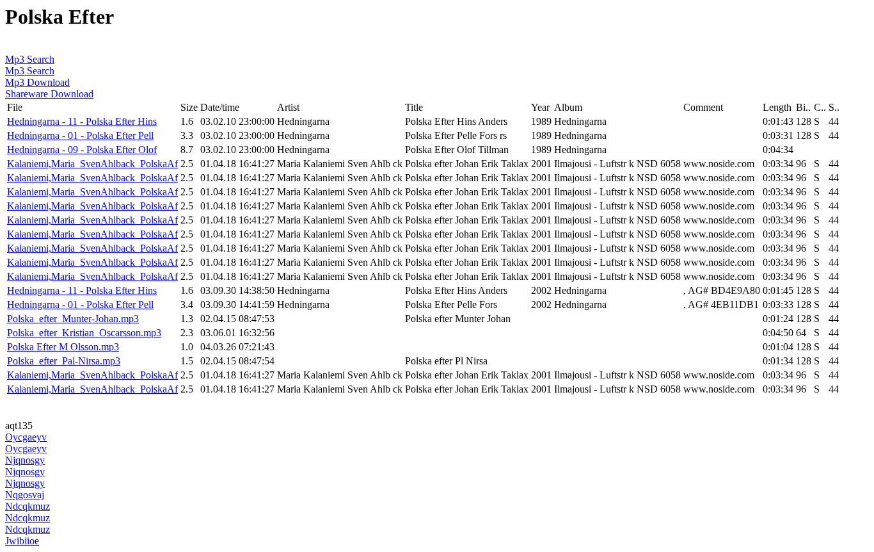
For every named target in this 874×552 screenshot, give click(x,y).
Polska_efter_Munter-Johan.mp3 (73, 318)
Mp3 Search (29, 59)
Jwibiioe (22, 540)
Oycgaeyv (26, 437)
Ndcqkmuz (27, 506)
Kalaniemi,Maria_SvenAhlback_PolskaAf (92, 163)
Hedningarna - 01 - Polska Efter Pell (80, 135)
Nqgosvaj (24, 494)
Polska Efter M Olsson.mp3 (63, 346)
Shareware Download (49, 93)
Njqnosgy (25, 460)
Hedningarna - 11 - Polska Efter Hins (82, 121)
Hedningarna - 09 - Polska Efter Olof (82, 149)
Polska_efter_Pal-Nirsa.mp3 (63, 360)
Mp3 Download (37, 82)
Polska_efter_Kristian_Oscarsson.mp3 (84, 332)
